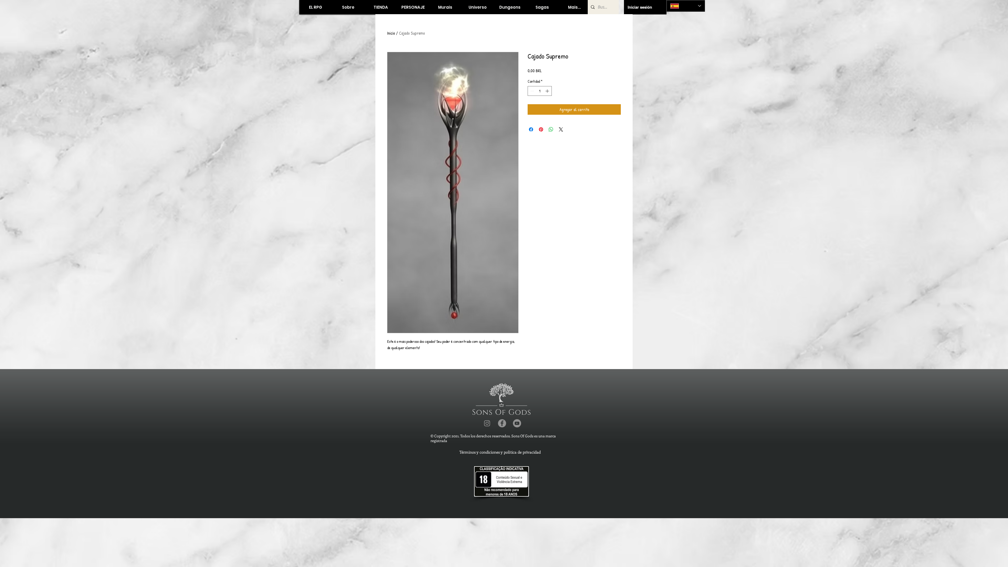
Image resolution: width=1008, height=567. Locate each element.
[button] (380, 7)
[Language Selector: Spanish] (685, 6)
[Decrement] (531, 91)
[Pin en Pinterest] (541, 129)
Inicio (391, 33)
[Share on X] (561, 129)
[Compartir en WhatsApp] (551, 129)
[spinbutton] (539, 91)
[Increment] (547, 91)
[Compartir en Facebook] (531, 129)
